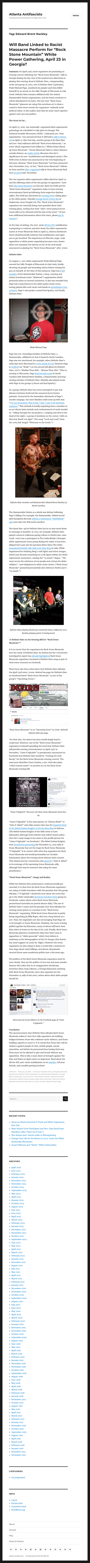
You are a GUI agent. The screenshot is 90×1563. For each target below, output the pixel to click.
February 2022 (18, 1256)
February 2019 (18, 1357)
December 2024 (18, 1180)
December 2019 (18, 1327)
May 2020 (16, 1311)
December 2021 (18, 1262)
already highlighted (41, 656)
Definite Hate (24, 1074)
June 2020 (16, 1308)
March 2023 (16, 1220)
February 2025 (18, 1174)
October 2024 (17, 1187)
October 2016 (17, 1429)
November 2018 (18, 1367)
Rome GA (56, 1079)
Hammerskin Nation (42, 1077)
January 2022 (17, 1259)
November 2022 (18, 1233)
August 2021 (17, 1265)
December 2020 (18, 1288)
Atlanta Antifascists (25, 14)
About (12, 1524)
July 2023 (15, 1210)
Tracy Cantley (40, 1081)
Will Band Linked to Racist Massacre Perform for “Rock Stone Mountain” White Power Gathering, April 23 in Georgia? (37, 54)
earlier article (33, 153)
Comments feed (18, 1506)
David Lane (13, 1074)
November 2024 (18, 1184)
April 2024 (16, 1197)
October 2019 (17, 1334)
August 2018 (17, 1376)
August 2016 (17, 1435)
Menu (76, 15)
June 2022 (16, 1242)
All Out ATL (49, 225)
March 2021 (16, 1278)
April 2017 (16, 1412)
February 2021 (17, 1282)
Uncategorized (18, 1477)
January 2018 (17, 1396)
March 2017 (16, 1416)
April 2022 (16, 1249)
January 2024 (17, 1200)
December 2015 (18, 1452)
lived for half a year (43, 373)
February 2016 (18, 1445)
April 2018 (16, 1386)
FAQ (11, 1536)
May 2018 (15, 1383)
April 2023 (16, 1216)
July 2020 (15, 1305)
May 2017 (15, 1409)
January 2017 (17, 1422)
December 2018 (18, 1363)
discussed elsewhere (23, 186)
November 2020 (18, 1291)
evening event (48, 195)
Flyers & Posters (16, 1541)
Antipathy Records (60, 1072)
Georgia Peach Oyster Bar (47, 199)
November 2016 (18, 1425)
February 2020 (18, 1321)
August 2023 (17, 1207)
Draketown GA (35, 1074)
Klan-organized (32, 169)
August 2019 (17, 1340)
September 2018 (18, 1373)
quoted (47, 861)
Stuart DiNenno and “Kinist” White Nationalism (33, 1145)
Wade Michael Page (53, 1081)
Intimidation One (59, 287)
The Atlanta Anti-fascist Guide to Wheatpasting (33, 1135)
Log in (14, 1500)
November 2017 (18, 1399)
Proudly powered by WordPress (37, 1556)
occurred (17, 173)
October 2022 (17, 1236)
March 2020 (16, 1318)
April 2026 (16, 1167)
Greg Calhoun (28, 1077)
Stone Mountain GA (27, 1081)
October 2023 (17, 1203)
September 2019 (18, 1337)
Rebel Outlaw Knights (26, 1079)
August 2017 (17, 1406)
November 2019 (18, 1331)
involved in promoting (24, 844)
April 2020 (16, 1314)
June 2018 (15, 1380)
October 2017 (17, 1403)
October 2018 (17, 1370)
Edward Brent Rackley (49, 1074)
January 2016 (17, 1448)
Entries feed (16, 1503)
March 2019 (16, 1354)
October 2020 (17, 1295)
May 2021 (15, 1272)
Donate (12, 1530)
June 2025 (16, 1171)
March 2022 (16, 1252)
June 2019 (16, 1344)
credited (15, 367)
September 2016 (18, 1432)
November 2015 (18, 1455)
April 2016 (16, 1438)
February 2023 (18, 1223)
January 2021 (17, 1285)
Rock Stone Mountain (44, 1079)
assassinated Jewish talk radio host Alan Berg (30, 548)
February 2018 (17, 1393)
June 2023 (16, 1213)
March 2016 (16, 1442)
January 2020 (17, 1324)
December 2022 (18, 1229)
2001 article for (45, 364)
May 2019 (15, 1347)
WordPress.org (18, 1510)
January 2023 (17, 1226)
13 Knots (13, 290)
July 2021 (15, 1269)
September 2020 (19, 1298)
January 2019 (17, 1360)
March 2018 (16, 1389)
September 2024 (19, 1190)
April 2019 (16, 1350)
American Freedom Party (45, 897)
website (52, 1062)
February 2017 (17, 1419)
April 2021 (16, 1275)
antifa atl (12, 1072)
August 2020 (17, 1301)
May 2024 (16, 1193)
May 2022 (16, 1246)
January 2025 (17, 1177)
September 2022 (19, 1239)
